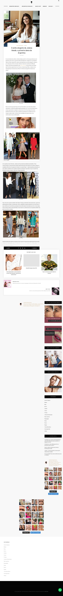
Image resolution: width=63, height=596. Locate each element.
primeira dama (10, 245)
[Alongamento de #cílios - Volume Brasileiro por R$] (46, 474)
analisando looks (11, 243)
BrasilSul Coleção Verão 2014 (31, 268)
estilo (23, 243)
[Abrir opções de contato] (60, 590)
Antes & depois (47, 400)
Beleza (46, 402)
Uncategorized (47, 429)
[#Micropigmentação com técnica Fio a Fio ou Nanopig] (51, 487)
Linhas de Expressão (48, 414)
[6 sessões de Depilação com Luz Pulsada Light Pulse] (55, 478)
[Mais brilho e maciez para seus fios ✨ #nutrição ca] (46, 469)
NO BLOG (51, 6)
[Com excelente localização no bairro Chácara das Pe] (46, 483)
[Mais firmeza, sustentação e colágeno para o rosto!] (55, 474)
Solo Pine (46, 591)
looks (4, 245)
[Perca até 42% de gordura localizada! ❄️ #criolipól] (51, 474)
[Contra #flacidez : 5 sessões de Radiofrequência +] (55, 469)
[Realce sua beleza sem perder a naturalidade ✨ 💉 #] (46, 487)
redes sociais (23, 65)
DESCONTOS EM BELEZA (27, 6)
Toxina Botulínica (48, 426)
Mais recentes (20, 45)
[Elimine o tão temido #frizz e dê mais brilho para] (55, 487)
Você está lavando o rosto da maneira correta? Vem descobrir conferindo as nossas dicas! (13, 273)
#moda (4, 243)
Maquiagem (47, 418)
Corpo (46, 410)
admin (8, 248)
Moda (25, 45)
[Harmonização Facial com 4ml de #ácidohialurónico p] (60, 474)
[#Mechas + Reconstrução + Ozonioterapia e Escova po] (46, 478)
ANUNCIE (45, 6)
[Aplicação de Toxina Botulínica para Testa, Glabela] (60, 478)
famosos (28, 243)
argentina (18, 243)
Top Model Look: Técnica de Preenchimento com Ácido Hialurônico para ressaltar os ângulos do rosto (53, 441)
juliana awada (34, 243)
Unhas (46, 431)
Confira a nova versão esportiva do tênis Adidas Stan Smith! (39, 290)
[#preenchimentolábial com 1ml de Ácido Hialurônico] (51, 478)
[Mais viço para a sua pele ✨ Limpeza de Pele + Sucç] (60, 487)
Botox (46, 406)
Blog (45, 404)
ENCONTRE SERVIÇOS (14, 6)
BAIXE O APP (38, 6)
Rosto (46, 422)
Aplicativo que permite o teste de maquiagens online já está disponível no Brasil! (27, 283)
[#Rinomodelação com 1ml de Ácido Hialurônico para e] (55, 483)
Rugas (46, 424)
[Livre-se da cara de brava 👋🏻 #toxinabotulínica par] (60, 469)
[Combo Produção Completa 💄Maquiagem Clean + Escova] (60, 483)
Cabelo (46, 408)
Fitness (46, 412)
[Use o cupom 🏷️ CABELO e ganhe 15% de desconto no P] (51, 469)
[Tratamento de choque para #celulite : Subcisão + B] (51, 483)
